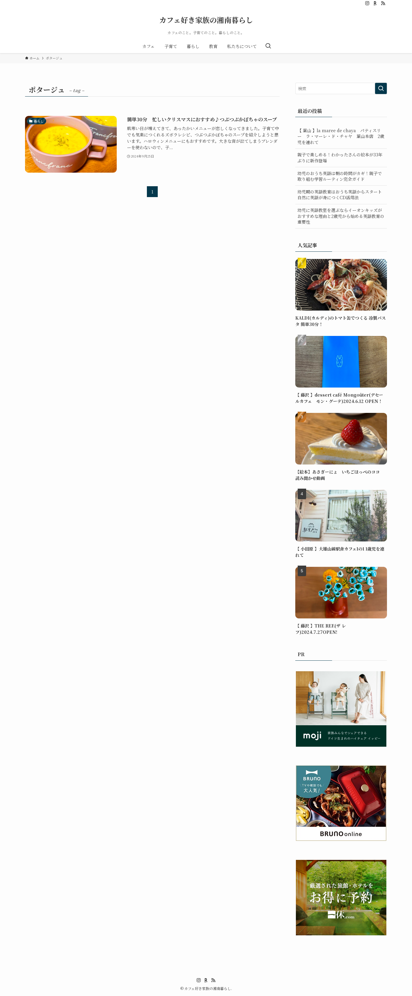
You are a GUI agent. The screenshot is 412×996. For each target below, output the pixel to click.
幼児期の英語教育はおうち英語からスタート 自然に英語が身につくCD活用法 (339, 195)
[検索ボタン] (268, 46)
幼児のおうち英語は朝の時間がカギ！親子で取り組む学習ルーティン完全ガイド (339, 176)
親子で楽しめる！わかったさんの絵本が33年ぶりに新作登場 (339, 158)
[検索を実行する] (381, 88)
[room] (375, 3)
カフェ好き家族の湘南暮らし (206, 20)
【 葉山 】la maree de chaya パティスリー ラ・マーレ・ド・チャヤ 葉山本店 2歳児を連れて (340, 136)
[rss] (383, 3)
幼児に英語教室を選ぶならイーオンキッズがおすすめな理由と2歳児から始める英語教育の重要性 (340, 216)
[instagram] (367, 3)
